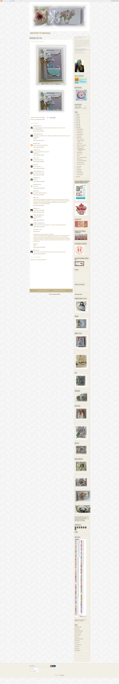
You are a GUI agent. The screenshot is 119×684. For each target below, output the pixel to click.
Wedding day (80, 152)
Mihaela (35, 208)
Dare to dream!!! (80, 139)
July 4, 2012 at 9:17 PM (38, 140)
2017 (77, 119)
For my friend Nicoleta (81, 160)
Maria (34, 197)
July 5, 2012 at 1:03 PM (38, 194)
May (78, 167)
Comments (33, 671)
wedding (76, 650)
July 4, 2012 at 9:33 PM (38, 155)
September (79, 134)
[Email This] (50, 117)
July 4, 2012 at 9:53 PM (38, 161)
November (79, 130)
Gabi (34, 164)
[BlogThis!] (51, 117)
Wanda (35, 191)
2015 (77, 122)
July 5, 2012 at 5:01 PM (38, 205)
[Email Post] (48, 117)
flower (43, 119)
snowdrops (77, 644)
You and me (79, 153)
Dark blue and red (80, 164)
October (79, 132)
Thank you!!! (79, 143)
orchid (76, 640)
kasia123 (35, 143)
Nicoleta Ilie (36, 125)
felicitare (39, 119)
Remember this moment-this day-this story (81, 149)
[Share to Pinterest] (55, 117)
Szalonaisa (35, 184)
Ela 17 (34, 158)
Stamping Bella (78, 630)
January (79, 174)
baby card (77, 634)
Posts (32, 668)
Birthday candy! (80, 146)
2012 (77, 127)
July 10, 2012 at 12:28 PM (39, 253)
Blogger (62, 675)
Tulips (78, 155)
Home (51, 290)
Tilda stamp (77, 632)
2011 (77, 176)
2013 (77, 125)
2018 (77, 117)
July (78, 137)
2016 (77, 120)
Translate (84, 108)
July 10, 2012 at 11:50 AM (39, 247)
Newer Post (33, 290)
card (36, 119)
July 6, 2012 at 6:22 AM (38, 220)
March (78, 171)
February (79, 172)
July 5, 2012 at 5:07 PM (38, 212)
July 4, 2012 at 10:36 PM (38, 168)
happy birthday (78, 638)
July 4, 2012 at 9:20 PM (38, 147)
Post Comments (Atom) (54, 294)
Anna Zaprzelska (37, 171)
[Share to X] (52, 117)
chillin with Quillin (37, 215)
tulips (76, 646)
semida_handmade (37, 223)
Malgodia (35, 177)
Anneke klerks (36, 133)
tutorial (76, 648)
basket (76, 636)
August (78, 135)
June (78, 166)
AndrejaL (35, 149)
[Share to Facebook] (53, 117)
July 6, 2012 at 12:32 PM (38, 226)
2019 (77, 115)
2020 (77, 114)
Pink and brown (80, 162)
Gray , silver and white (81, 157)
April (78, 169)
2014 (77, 124)
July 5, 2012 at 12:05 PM (38, 188)
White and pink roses (81, 145)
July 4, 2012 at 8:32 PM (38, 131)
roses (76, 642)
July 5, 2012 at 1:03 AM (38, 174)
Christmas (77, 627)
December (79, 129)
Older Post (69, 290)
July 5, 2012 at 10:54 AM (38, 181)
